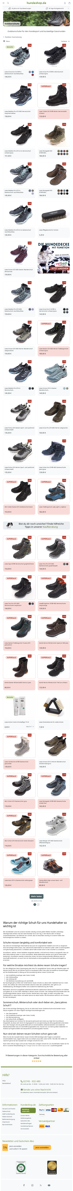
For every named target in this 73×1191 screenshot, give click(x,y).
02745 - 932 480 (31, 1081)
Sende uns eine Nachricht (37, 1089)
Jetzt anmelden (42, 1147)
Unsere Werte (25, 1115)
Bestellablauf (6, 1083)
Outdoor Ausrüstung (13, 37)
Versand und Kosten (8, 1109)
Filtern (8, 41)
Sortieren (64, 41)
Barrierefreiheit (7, 1124)
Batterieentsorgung (8, 1119)
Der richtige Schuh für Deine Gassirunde (37, 1045)
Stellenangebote (26, 1118)
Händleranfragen (26, 1123)
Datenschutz (6, 1111)
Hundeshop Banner (27, 1126)
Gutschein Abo (25, 1121)
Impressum (6, 1122)
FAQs (4, 1081)
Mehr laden (36, 896)
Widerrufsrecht (7, 1117)
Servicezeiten (25, 1129)
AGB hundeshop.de (8, 1114)
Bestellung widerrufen (25, 1110)
